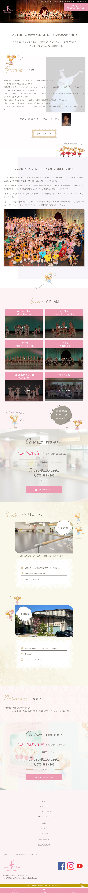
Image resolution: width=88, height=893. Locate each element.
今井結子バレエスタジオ (37, 885)
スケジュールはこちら (33, 579)
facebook (61, 866)
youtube (80, 866)
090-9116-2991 (11, 878)
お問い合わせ (44, 892)
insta (70, 866)
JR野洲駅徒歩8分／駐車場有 (35, 573)
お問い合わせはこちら (45, 489)
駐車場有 (28, 654)
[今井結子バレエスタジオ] (7, 8)
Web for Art (57, 885)
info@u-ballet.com (29, 878)
